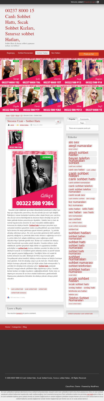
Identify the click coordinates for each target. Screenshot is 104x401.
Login (93, 2)
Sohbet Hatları (42, 53)
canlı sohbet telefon (81, 186)
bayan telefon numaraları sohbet (79, 160)
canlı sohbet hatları (79, 174)
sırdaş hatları (75, 287)
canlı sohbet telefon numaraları (80, 190)
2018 (12, 115)
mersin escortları (18, 360)
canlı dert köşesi (17, 354)
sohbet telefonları (80, 266)
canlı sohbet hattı (17, 289)
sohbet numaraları (77, 258)
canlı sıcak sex (77, 195)
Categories (16, 327)
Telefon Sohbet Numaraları (79, 299)
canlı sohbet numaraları (79, 182)
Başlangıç (11, 53)
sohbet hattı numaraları (77, 246)
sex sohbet (75, 219)
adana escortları (24, 335)
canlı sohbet (91, 170)
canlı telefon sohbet (76, 199)
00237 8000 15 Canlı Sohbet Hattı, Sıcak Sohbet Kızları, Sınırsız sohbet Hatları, (20, 24)
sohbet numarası (81, 262)
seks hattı (87, 208)
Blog (25, 327)
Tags (82, 123)
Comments (84, 119)
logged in (19, 313)
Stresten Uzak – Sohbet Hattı (23, 121)
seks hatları (74, 209)
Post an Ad (89, 54)
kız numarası (76, 205)
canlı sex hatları (77, 169)
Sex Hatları (55, 53)
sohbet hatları (80, 233)
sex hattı (88, 212)
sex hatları (75, 212)
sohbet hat (73, 229)
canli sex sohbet (75, 166)
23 (21, 115)
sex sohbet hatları (75, 223)
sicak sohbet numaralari (77, 226)
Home (8, 115)
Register (87, 2)
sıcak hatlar (73, 275)
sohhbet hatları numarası (79, 270)
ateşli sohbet (73, 149)
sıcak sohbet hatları (79, 279)
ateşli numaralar (80, 145)
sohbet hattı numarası (18, 293)
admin (12, 125)
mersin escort (18, 364)
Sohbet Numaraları (25, 53)
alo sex (74, 142)
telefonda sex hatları (78, 291)
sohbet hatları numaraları (77, 237)
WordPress (95, 386)
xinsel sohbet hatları (75, 303)
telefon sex (73, 294)
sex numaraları (75, 216)
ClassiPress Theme (73, 386)
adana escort (12, 335)
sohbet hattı (43, 289)
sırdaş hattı (89, 287)
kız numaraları (77, 202)
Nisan (17, 115)
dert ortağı (90, 199)
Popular (72, 119)
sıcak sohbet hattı (31, 289)
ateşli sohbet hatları (78, 153)
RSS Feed (98, 2)
